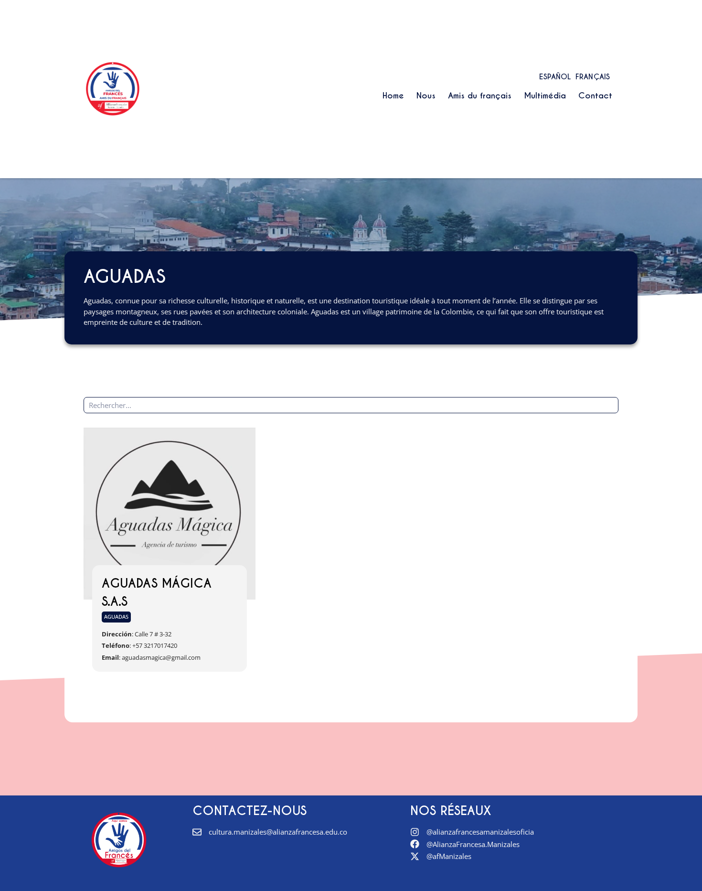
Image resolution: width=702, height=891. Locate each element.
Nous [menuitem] (426, 95)
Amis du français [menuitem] (479, 95)
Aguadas (116, 616)
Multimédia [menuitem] (545, 95)
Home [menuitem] (393, 95)
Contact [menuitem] (595, 95)
